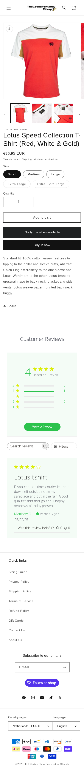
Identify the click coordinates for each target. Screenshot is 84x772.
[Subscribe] (64, 667)
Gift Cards (16, 620)
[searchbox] (24, 446)
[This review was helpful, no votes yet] (57, 527)
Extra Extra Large (53, 185)
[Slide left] (4, 114)
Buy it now (42, 245)
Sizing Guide (18, 572)
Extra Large (19, 185)
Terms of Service (21, 601)
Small (12, 174)
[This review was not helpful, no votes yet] (65, 527)
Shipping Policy (20, 591)
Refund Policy (19, 610)
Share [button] (12, 306)
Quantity (8, 193)
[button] (8, 7)
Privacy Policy (19, 581)
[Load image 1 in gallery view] (20, 113)
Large (55, 174)
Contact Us (17, 630)
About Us (15, 640)
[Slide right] (79, 114)
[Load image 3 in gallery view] (63, 113)
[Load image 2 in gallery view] (41, 113)
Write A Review (42, 427)
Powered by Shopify (57, 764)
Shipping (27, 159)
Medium (34, 174)
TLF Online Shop (35, 764)
